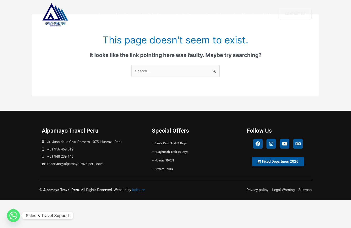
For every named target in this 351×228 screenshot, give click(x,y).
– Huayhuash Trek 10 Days (170, 152)
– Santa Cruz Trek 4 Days (169, 143)
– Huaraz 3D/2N (163, 160)
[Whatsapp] (13, 215)
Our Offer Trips (153, 15)
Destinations (186, 15)
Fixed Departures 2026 (252, 15)
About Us (122, 15)
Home (104, 15)
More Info (215, 15)
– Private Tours (162, 169)
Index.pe (138, 190)
